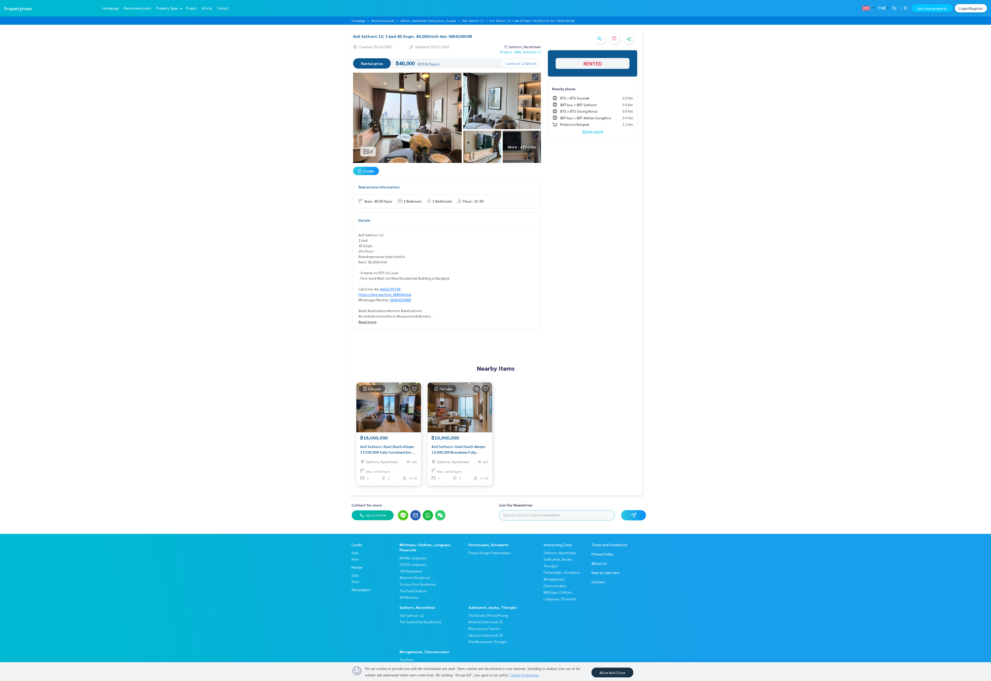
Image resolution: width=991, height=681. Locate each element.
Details (364, 220)
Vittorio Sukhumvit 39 (485, 635)
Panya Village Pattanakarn (489, 552)
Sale (355, 552)
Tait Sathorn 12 (411, 615)
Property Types (167, 8)
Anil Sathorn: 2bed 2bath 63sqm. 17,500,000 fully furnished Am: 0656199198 (387, 449)
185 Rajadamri (410, 571)
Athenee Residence (414, 577)
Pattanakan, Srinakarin (488, 544)
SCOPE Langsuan (412, 564)
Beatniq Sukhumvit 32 (485, 621)
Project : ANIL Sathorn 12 (520, 51)
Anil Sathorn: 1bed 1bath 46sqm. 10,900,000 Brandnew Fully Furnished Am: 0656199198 (458, 449)
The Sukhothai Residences (420, 621)
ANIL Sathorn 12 (473, 21)
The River (406, 659)
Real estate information (378, 187)
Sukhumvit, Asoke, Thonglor (492, 607)
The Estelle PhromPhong (488, 615)
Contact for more (366, 505)
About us (599, 563)
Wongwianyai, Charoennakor (424, 651)
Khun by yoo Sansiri (484, 628)
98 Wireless (408, 597)
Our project (360, 589)
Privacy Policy (602, 554)
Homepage (110, 8)
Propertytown (18, 8)
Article (207, 8)
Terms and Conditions (609, 544)
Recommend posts (137, 8)
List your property (932, 8)
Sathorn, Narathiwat (417, 607)
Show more (592, 131)
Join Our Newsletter (516, 505)
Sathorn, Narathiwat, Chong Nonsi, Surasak (428, 21)
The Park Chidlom (413, 590)
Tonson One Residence (417, 584)
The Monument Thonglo (487, 641)
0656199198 (390, 289)
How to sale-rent (606, 572)
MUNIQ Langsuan (413, 557)
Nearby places (564, 88)
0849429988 (400, 299)
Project (191, 8)
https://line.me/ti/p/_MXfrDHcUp (384, 294)
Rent (355, 559)
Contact (223, 8)
